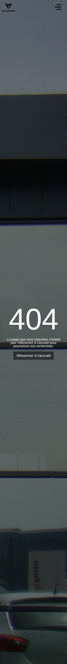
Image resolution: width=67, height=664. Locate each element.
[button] (58, 7)
